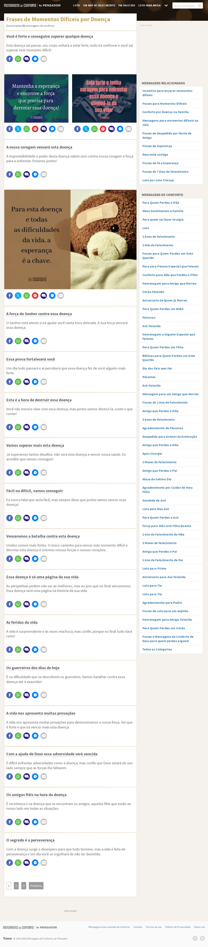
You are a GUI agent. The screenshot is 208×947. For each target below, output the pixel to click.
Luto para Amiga (149, 5)
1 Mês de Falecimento (157, 245)
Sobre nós (199, 927)
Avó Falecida (151, 326)
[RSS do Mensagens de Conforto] (202, 938)
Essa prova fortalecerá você (30, 359)
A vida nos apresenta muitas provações (40, 713)
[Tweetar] (18, 129)
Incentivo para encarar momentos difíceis (167, 93)
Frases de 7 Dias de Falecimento (165, 171)
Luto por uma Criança (158, 180)
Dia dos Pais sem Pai (157, 368)
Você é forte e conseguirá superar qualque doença (49, 36)
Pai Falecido (126, 5)
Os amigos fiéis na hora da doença (36, 794)
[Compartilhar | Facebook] (9, 59)
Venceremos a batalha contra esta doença (43, 536)
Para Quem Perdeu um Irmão (163, 628)
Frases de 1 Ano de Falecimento (165, 402)
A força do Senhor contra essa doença (39, 313)
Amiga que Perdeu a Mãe (160, 445)
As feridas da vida (22, 622)
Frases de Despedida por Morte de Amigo (167, 135)
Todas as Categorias (157, 649)
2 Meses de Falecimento (159, 462)
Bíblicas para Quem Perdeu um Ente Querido (168, 358)
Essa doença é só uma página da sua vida (42, 576)
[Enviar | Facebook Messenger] (35, 59)
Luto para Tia (152, 594)
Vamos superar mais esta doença (35, 445)
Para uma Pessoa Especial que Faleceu (170, 266)
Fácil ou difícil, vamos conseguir (34, 490)
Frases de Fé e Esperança (160, 163)
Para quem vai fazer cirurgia (163, 219)
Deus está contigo (155, 154)
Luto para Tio (152, 585)
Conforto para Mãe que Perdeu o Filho (170, 275)
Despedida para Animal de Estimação (169, 436)
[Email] (43, 59)
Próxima (36, 886)
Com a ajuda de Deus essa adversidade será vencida (52, 753)
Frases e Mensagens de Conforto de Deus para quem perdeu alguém (168, 639)
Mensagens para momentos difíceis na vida (170, 122)
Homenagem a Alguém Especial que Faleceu (168, 336)
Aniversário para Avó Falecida (164, 577)
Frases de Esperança (157, 146)
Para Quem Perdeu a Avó (160, 517)
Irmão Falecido (153, 292)
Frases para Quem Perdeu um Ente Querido (167, 255)
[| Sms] (26, 59)
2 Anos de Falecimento (158, 236)
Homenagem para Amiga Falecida (167, 619)
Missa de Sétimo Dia (157, 479)
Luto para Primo (154, 568)
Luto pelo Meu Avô (155, 509)
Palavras (148, 317)
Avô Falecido (151, 385)
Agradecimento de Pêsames (162, 428)
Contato (137, 927)
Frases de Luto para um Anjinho (165, 611)
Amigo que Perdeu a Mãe (160, 411)
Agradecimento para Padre (162, 603)
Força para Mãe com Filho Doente (166, 526)
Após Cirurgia (152, 453)
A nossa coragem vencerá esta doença (39, 147)
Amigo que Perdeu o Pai (159, 471)
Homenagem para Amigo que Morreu (169, 283)
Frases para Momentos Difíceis (164, 103)
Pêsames (149, 377)
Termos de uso (154, 927)
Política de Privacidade (177, 927)
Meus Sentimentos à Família (163, 211)
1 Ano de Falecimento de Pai (162, 560)
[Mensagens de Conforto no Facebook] (195, 938)
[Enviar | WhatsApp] (18, 59)
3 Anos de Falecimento (158, 419)
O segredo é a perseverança (30, 840)
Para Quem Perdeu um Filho (163, 347)
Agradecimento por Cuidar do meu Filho (167, 489)
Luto (76, 5)
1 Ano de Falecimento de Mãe (163, 534)
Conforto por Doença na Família (165, 112)
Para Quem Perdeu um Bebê (162, 309)
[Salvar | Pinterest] (35, 129)
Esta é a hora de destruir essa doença (39, 399)
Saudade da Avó (154, 500)
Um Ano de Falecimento (99, 5)
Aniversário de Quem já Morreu (164, 300)
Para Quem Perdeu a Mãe (160, 202)
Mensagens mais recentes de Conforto (109, 927)
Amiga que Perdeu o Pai (159, 551)
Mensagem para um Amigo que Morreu (170, 394)
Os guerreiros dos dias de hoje (33, 667)
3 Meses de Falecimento (159, 543)
